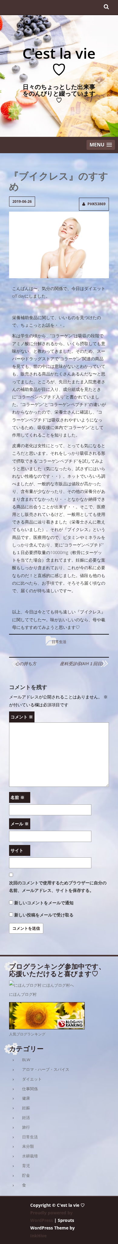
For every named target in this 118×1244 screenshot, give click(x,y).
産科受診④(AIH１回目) (81, 663)
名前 (18, 797)
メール (20, 824)
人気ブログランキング (27, 1033)
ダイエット (32, 1079)
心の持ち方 (25, 663)
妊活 (26, 1117)
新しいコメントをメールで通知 (44, 903)
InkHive (38, 1236)
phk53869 (96, 203)
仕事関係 (30, 1088)
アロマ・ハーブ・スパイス (45, 1069)
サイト (17, 850)
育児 (26, 1165)
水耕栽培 (30, 1156)
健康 (26, 1098)
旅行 (26, 1127)
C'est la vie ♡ (59, 61)
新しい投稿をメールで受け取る (44, 915)
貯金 (26, 1175)
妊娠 (26, 1107)
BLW (26, 1059)
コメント (22, 717)
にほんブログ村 (23, 994)
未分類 (28, 1146)
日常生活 (59, 641)
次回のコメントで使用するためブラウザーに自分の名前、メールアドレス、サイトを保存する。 (58, 886)
